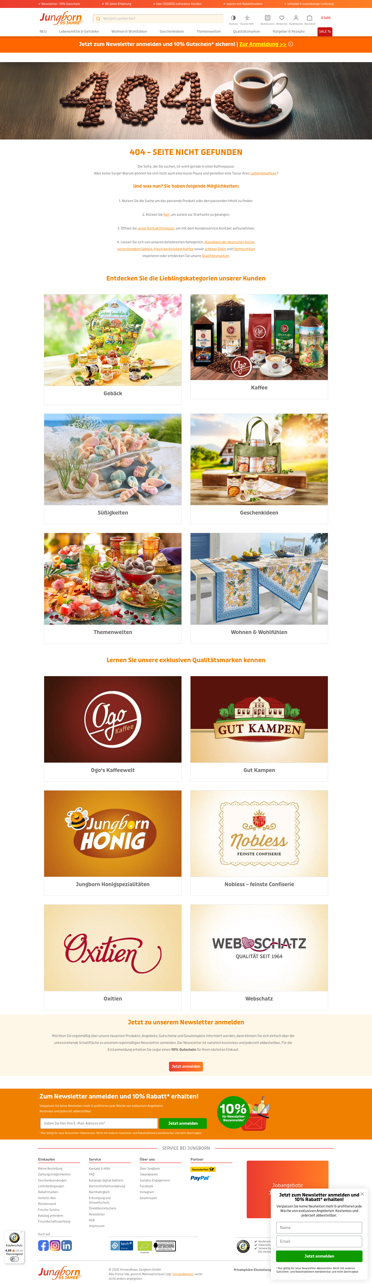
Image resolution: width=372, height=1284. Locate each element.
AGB (92, 1220)
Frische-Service (49, 1210)
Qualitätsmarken (215, 256)
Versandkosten (182, 1274)
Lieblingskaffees (263, 173)
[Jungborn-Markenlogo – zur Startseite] (62, 19)
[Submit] (98, 18)
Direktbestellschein (102, 1208)
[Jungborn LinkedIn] (66, 1245)
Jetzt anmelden (186, 1066)
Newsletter (97, 1214)
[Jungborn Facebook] (43, 1245)
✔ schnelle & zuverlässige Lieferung (309, 4)
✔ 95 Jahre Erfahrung (116, 4)
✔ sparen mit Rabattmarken (242, 4)
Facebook (146, 1186)
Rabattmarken (48, 1192)
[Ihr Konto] (296, 18)
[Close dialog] (362, 1194)
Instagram (147, 1192)
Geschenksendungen (52, 1180)
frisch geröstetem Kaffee (174, 249)
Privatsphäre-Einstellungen (254, 1270)
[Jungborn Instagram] (55, 1245)
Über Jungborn (150, 1169)
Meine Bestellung (50, 1169)
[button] (233, 20)
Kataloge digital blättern (106, 1180)
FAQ (92, 1174)
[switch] (14, 1259)
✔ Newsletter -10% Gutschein (59, 4)
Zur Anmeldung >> (263, 44)
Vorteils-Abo (47, 1198)
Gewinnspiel (148, 1198)
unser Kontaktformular (156, 228)
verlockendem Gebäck (134, 249)
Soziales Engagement (155, 1180)
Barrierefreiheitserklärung (107, 1186)
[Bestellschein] (267, 18)
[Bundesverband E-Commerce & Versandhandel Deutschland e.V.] (121, 1245)
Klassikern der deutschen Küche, (230, 242)
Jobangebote (149, 1174)
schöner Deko (215, 249)
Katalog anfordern (50, 1216)
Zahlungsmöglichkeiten (54, 1174)
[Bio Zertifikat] (167, 1245)
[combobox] (158, 18)
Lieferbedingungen (51, 1186)
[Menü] (21, 1232)
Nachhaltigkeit (99, 1192)
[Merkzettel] (281, 18)
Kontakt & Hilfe (99, 1169)
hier (166, 214)
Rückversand (47, 1204)
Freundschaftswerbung (54, 1221)
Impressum (97, 1226)
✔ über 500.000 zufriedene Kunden (177, 4)
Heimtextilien (244, 249)
